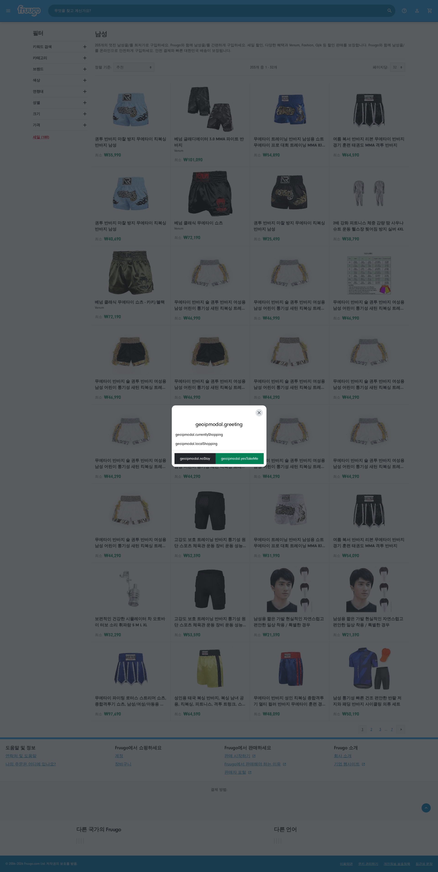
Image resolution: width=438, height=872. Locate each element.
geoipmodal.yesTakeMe (239, 459)
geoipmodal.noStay (195, 459)
